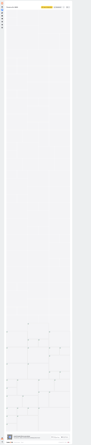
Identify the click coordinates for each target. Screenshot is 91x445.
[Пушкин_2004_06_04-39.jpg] (54, 375)
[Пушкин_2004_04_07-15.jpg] (43, 138)
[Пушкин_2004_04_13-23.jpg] (43, 231)
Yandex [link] (60, 442)
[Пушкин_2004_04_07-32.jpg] (59, 178)
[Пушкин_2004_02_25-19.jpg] (33, 102)
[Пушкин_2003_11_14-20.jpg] (22, 70)
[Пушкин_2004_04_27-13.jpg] (54, 263)
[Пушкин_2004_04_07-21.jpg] (46, 152)
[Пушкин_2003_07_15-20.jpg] (11, 391)
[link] (2, 3)
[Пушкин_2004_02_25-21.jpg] (59, 106)
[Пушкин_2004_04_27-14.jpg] (65, 263)
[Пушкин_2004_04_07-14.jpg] (30, 136)
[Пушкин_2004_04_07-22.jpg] (62, 152)
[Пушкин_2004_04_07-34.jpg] (38, 194)
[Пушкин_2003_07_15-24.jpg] (30, 401)
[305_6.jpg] (11, 22)
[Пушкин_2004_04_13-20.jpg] (17, 227)
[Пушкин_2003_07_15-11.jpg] (65, 375)
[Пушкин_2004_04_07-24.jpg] (14, 164)
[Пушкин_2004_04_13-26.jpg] (54, 239)
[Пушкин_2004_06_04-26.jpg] (17, 339)
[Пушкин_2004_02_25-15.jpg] (59, 90)
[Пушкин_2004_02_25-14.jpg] (38, 90)
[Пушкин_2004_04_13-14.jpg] (22, 198)
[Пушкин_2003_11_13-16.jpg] (22, 62)
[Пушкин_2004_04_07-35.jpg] (59, 194)
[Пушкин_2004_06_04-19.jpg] (59, 323)
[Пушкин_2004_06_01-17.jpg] (38, 307)
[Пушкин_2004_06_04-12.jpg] (11, 311)
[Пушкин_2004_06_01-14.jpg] (17, 299)
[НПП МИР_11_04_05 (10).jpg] (48, 42)
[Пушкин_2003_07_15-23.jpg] (14, 401)
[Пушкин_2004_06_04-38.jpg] (38, 371)
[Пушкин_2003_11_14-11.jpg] (11, 70)
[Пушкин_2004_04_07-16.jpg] (59, 138)
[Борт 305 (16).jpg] (11, 14)
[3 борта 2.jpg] (22, 38)
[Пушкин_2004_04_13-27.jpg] (65, 239)
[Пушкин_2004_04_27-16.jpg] (38, 275)
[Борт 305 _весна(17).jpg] (65, 42)
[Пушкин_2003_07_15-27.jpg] (33, 411)
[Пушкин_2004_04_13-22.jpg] (33, 231)
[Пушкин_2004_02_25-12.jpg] (59, 74)
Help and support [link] (17, 442)
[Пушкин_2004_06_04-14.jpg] (17, 323)
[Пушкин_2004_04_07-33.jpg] (17, 186)
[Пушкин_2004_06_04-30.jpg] (17, 355)
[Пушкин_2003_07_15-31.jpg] (27, 423)
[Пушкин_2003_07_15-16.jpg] (62, 385)
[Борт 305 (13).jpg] (27, 18)
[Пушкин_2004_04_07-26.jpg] (30, 164)
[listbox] (68, 7)
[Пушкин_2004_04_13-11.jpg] (11, 198)
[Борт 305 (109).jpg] (38, 58)
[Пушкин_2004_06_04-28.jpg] (33, 343)
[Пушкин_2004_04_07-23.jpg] (11, 154)
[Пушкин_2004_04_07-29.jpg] (11, 174)
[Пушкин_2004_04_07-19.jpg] (11, 146)
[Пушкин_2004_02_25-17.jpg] (22, 94)
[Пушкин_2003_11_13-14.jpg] (11, 62)
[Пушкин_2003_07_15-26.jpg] (22, 411)
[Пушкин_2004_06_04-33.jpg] (38, 355)
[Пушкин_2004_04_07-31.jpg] (38, 178)
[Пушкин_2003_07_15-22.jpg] (59, 399)
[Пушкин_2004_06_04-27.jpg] (59, 339)
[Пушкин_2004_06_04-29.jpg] (43, 343)
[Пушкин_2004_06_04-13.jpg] (22, 311)
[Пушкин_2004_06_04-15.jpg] (33, 319)
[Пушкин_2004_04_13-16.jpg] (33, 206)
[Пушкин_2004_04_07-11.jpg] (33, 126)
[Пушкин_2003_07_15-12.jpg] (11, 383)
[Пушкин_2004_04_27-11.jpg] (17, 259)
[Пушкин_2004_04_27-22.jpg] (59, 291)
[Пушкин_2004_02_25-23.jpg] (17, 122)
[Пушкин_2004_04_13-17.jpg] (43, 206)
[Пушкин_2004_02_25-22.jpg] (38, 114)
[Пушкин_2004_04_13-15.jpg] (17, 210)
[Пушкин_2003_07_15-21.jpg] (43, 399)
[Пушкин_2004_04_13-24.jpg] (17, 243)
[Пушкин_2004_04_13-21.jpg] (59, 227)
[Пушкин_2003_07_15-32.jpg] (11, 427)
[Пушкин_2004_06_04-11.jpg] (59, 307)
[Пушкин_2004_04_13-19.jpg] (38, 218)
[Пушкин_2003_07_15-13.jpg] (27, 387)
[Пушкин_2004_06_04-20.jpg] (38, 331)
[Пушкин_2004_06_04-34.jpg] (54, 351)
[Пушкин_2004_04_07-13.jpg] (14, 136)
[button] (2, 28)
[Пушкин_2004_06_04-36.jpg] (59, 363)
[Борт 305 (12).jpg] (54, 22)
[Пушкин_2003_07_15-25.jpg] (11, 411)
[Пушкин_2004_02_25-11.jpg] (38, 74)
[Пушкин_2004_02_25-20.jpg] (43, 102)
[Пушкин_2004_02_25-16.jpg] (11, 94)
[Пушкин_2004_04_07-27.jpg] (46, 164)
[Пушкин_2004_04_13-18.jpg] (59, 210)
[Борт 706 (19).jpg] (17, 54)
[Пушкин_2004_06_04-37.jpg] (17, 371)
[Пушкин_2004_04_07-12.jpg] (43, 126)
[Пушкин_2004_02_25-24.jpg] (59, 122)
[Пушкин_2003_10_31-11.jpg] (59, 58)
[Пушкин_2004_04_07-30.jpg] (22, 174)
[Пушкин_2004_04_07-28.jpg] (62, 164)
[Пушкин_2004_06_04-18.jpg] (43, 319)
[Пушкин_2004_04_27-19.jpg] (22, 287)
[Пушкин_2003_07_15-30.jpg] (11, 419)
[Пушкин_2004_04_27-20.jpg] (38, 291)
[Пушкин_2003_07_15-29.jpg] (54, 419)
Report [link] (22, 442)
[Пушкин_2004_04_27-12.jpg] (38, 259)
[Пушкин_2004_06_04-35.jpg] (65, 351)
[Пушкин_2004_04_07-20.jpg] (27, 150)
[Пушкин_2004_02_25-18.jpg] (17, 106)
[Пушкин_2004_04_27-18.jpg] (11, 287)
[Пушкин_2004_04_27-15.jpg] (17, 275)
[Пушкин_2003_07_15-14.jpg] (46, 385)
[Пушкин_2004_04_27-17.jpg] (59, 275)
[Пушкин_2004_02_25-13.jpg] (17, 82)
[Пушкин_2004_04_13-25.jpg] (38, 243)
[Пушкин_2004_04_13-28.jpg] (59, 251)
